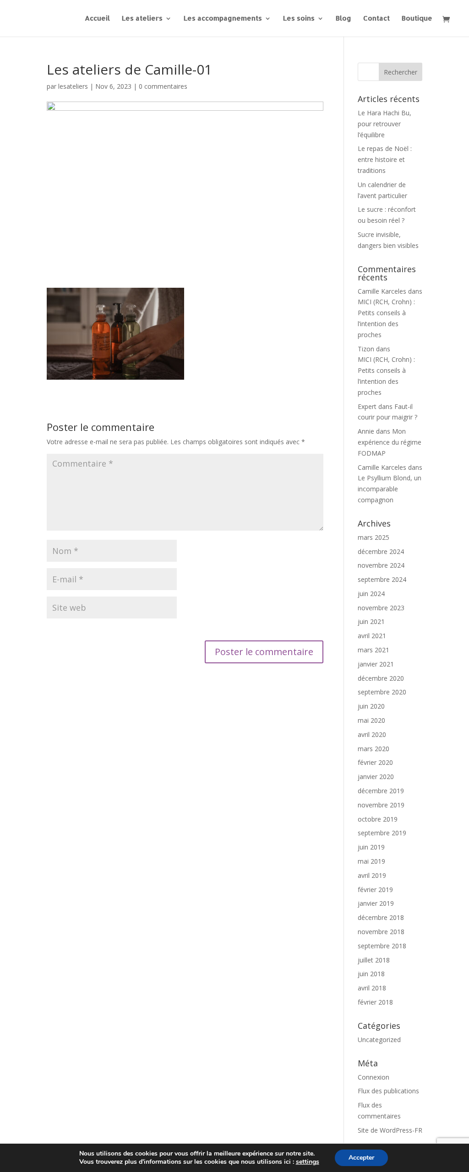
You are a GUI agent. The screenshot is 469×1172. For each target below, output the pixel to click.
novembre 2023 (381, 607)
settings (307, 1162)
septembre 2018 (382, 945)
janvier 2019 (376, 903)
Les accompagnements (223, 18)
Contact (376, 18)
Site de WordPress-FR (390, 1130)
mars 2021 (373, 649)
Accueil (97, 18)
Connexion (373, 1077)
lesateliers (73, 86)
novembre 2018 (381, 931)
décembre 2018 (381, 917)
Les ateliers (142, 18)
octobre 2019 (378, 819)
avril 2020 (372, 734)
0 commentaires (163, 86)
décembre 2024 (381, 551)
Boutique (417, 18)
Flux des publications (388, 1090)
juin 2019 (371, 847)
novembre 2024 (381, 565)
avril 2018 (372, 988)
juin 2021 (371, 621)
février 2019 (375, 889)
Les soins (299, 18)
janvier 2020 (376, 776)
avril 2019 (372, 875)
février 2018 (375, 1002)
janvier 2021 (376, 664)
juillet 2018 (374, 960)
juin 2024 (371, 593)
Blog (343, 18)
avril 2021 (372, 635)
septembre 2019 (382, 832)
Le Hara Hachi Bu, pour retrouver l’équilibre (384, 123)
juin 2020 (371, 706)
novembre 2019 (381, 805)
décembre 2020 (381, 678)
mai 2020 (371, 720)
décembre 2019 (381, 790)
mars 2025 (373, 537)
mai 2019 (371, 861)
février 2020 (375, 762)
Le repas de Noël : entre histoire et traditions (385, 159)
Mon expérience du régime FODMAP (389, 442)
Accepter (361, 1157)
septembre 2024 (382, 579)
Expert (367, 406)
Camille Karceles (382, 291)
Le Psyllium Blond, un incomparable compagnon (389, 488)
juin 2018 (371, 973)
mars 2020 (373, 748)
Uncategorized (379, 1039)
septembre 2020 (382, 692)
